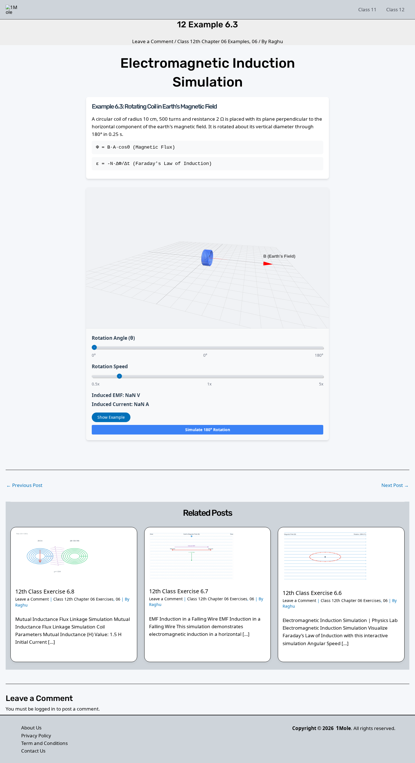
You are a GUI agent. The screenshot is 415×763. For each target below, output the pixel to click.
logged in (45, 708)
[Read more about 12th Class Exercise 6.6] (325, 556)
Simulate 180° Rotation (207, 429)
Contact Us (33, 750)
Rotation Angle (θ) (113, 338)
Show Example (111, 417)
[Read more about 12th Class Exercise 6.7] (191, 555)
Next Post (395, 485)
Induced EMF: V (116, 395)
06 (254, 41)
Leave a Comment (152, 41)
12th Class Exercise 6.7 (178, 591)
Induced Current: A (120, 404)
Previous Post (24, 485)
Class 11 (367, 9)
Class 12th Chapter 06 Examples (213, 41)
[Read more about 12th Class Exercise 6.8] (57, 555)
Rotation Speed (110, 366)
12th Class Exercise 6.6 (312, 593)
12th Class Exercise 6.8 (44, 591)
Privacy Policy (36, 735)
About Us (31, 727)
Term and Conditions (44, 743)
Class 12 (395, 9)
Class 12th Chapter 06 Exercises (83, 599)
